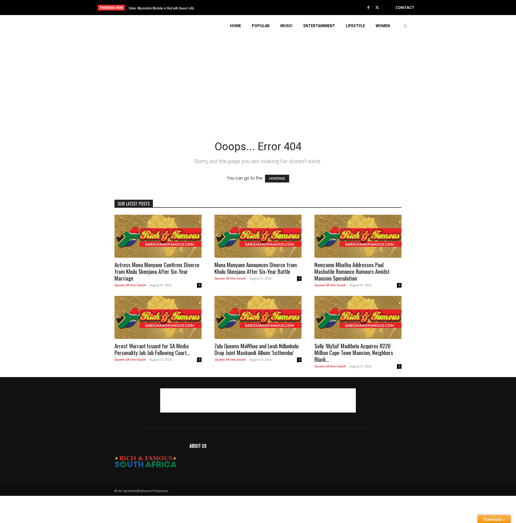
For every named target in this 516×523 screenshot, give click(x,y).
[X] (377, 8)
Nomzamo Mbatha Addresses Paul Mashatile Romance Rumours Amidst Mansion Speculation (352, 271)
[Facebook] (368, 8)
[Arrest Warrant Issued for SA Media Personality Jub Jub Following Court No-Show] (158, 317)
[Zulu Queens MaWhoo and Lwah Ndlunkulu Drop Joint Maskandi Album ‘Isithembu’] (258, 317)
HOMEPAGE (277, 178)
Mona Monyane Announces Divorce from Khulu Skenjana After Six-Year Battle (255, 267)
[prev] (267, 7)
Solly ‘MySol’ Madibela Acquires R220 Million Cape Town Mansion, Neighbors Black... (353, 352)
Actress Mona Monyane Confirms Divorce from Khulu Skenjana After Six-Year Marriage (156, 271)
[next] (276, 7)
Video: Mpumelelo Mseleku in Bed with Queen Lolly (161, 8)
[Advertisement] (258, 74)
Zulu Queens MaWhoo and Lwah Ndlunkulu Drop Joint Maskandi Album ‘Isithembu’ (256, 349)
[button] (405, 25)
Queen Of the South (130, 285)
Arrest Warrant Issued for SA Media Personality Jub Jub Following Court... (152, 349)
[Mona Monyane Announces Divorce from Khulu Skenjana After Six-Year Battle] (258, 236)
